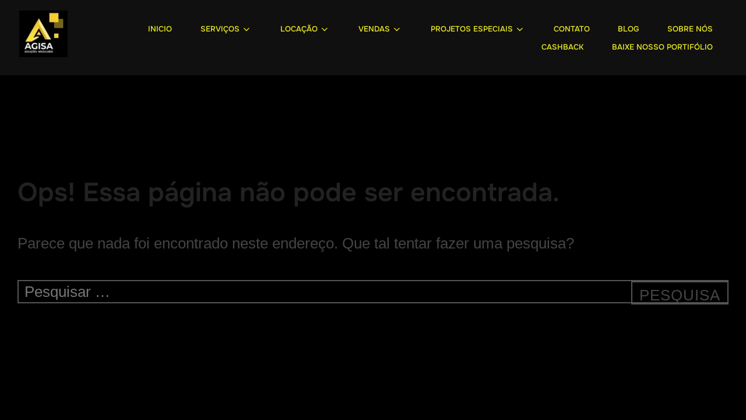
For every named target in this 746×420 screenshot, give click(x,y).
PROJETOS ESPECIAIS (472, 29)
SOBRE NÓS (690, 29)
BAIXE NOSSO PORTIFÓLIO (662, 47)
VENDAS (374, 29)
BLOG (628, 29)
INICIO (160, 29)
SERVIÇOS (220, 29)
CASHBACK (562, 47)
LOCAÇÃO (299, 29)
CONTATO (572, 29)
